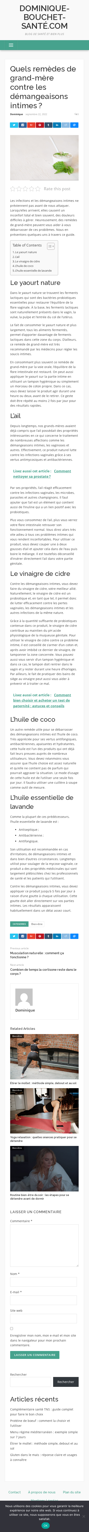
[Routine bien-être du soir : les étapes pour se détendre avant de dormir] (44, 1168)
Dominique (16, 114)
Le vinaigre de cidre (27, 261)
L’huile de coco (24, 266)
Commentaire (21, 1221)
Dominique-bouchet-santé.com (44, 17)
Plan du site (72, 1492)
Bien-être (37, 924)
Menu (9, 45)
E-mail (16, 1292)
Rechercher (18, 1374)
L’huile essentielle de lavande (33, 270)
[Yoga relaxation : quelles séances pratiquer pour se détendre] (44, 1110)
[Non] (83, 1516)
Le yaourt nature (26, 252)
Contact (14, 1492)
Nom (15, 1274)
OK (46, 1525)
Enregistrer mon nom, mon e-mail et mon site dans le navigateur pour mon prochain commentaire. (43, 1340)
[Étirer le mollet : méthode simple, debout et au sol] (44, 1056)
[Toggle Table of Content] (49, 246)
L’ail (17, 257)
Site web (16, 1310)
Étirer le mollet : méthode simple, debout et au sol (43, 1083)
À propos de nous (42, 1492)
